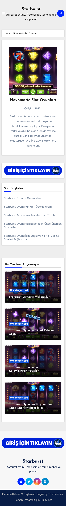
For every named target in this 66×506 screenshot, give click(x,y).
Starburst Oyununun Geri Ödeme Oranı (28, 206)
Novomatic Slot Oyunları (33, 100)
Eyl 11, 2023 (34, 108)
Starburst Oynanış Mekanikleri (22, 198)
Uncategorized (19, 290)
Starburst (31, 9)
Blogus (40, 494)
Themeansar (55, 494)
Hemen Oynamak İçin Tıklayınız (33, 500)
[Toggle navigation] (3, 13)
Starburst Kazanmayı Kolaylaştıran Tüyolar (30, 215)
